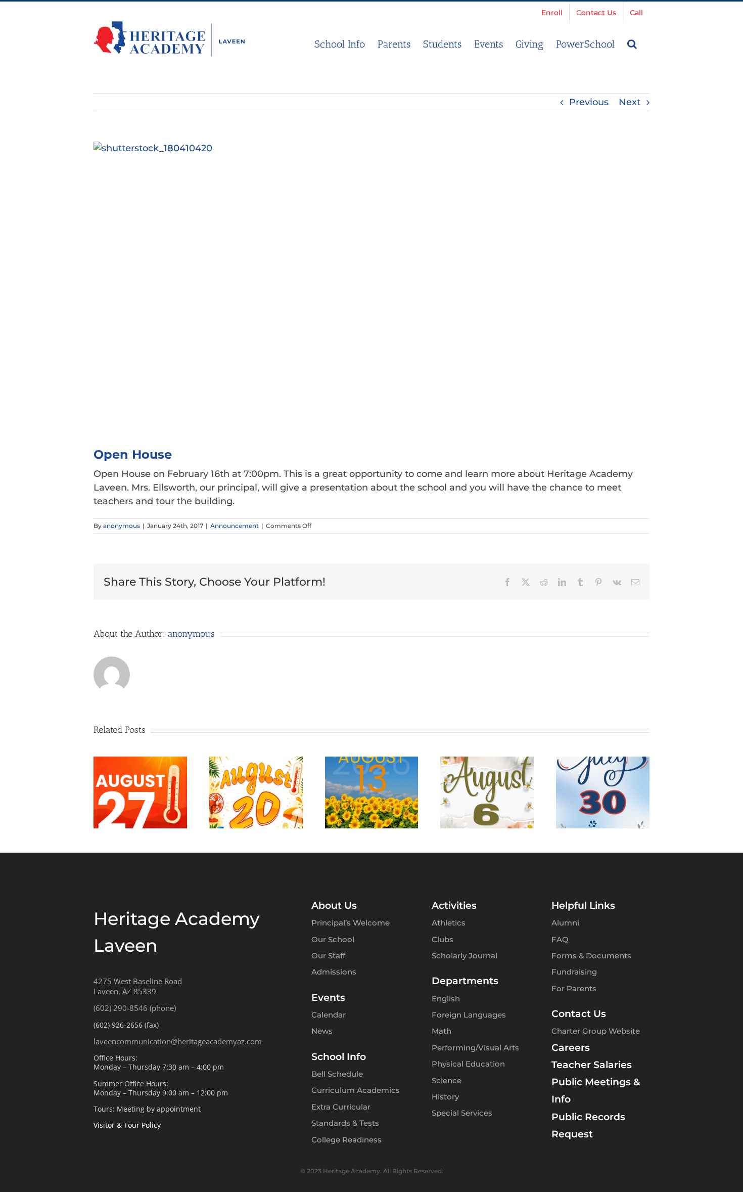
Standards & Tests (345, 1123)
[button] (632, 43)
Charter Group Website (595, 1031)
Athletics (449, 923)
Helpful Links (583, 905)
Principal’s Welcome (350, 923)
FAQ (560, 939)
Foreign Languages (469, 1015)
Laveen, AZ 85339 (125, 991)
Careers (570, 1047)
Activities (454, 905)
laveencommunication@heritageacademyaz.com (178, 1041)
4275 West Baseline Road (138, 981)
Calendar (328, 1015)
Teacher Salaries (591, 1065)
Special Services (462, 1113)
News (322, 1031)
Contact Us (578, 1014)
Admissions (333, 972)
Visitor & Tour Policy (127, 1125)
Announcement (234, 525)
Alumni (565, 923)
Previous (589, 102)
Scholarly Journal (464, 955)
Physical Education (468, 1064)
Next (629, 102)
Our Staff (328, 955)
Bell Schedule (337, 1074)
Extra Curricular (340, 1107)
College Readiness (346, 1139)
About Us (334, 905)
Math (441, 1031)
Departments (465, 981)
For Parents (573, 988)
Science (446, 1080)
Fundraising (574, 972)
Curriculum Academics (355, 1090)
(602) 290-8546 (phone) (135, 1008)
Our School (332, 939)
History (445, 1096)
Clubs (442, 939)
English (446, 998)
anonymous (121, 525)
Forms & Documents (591, 955)
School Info (338, 1057)
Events (328, 997)
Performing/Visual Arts (475, 1047)
